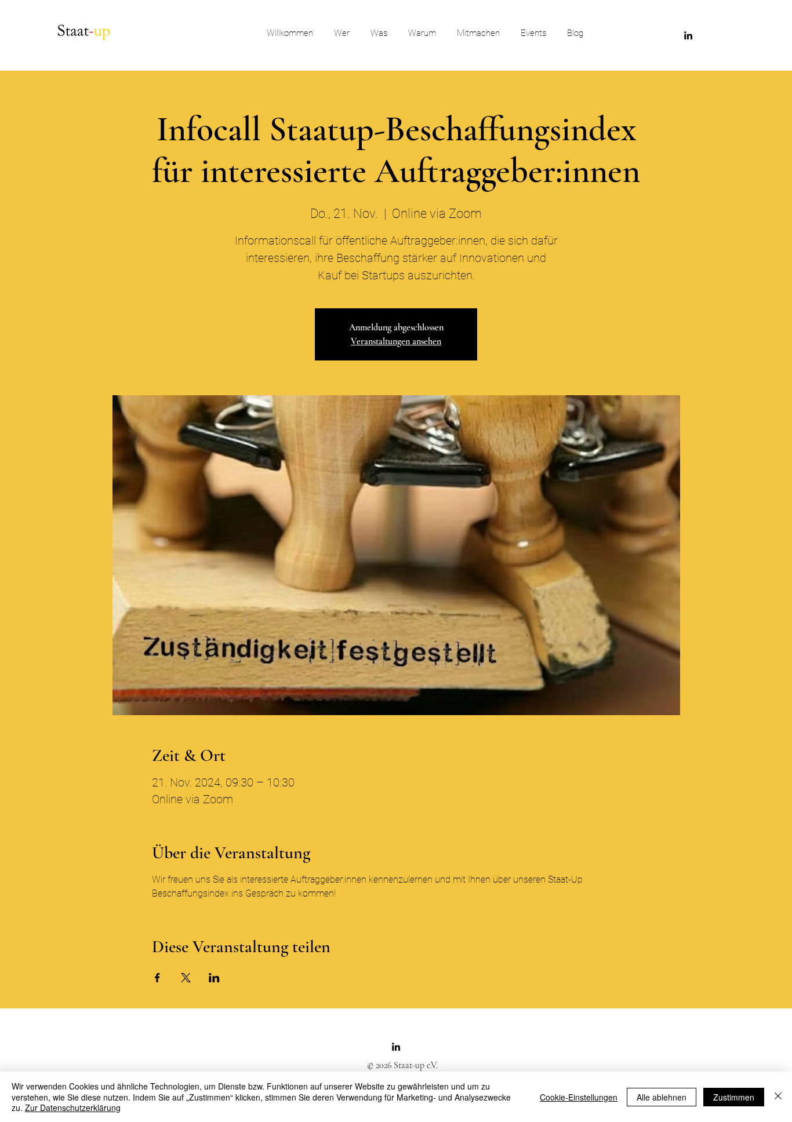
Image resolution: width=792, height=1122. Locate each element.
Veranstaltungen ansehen (396, 341)
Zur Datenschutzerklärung (73, 1107)
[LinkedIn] (688, 35)
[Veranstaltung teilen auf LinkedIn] (214, 977)
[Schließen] (778, 1097)
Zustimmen (733, 1097)
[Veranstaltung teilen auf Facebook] (157, 977)
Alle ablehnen (661, 1097)
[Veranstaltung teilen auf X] (185, 977)
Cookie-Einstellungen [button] (578, 1097)
